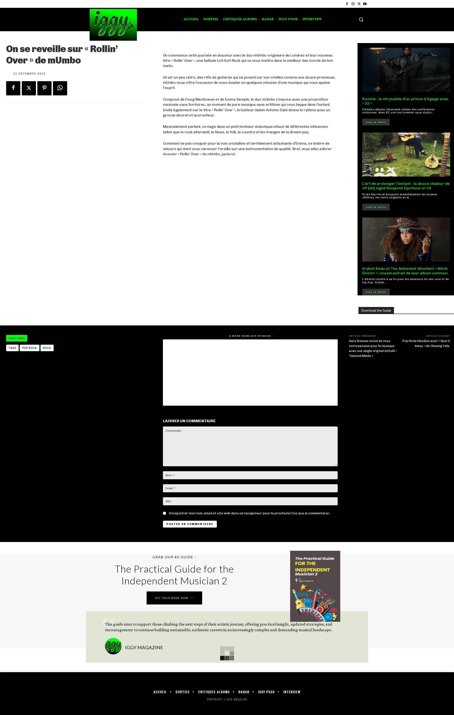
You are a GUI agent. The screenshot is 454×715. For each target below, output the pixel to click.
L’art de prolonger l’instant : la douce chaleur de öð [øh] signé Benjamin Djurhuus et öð (406, 185)
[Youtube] (365, 4)
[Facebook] (347, 4)
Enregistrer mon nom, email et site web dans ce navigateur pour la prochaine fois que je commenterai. (249, 513)
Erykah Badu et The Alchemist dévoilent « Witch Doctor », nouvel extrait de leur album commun (405, 270)
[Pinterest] (44, 88)
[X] (359, 4)
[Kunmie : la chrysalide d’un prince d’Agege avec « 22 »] (406, 70)
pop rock (29, 348)
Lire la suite (376, 122)
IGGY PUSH (17, 338)
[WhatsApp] (60, 88)
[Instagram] (353, 4)
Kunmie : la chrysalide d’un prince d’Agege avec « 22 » (405, 101)
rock (47, 348)
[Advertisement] (250, 243)
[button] (361, 19)
